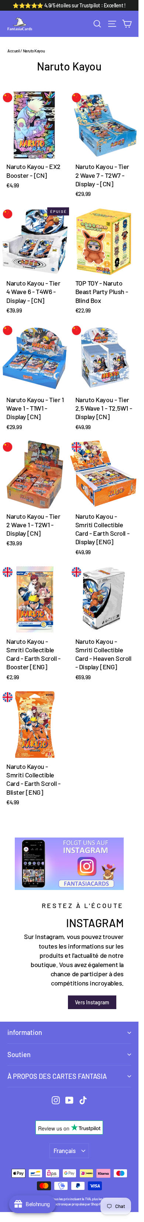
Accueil (13, 50)
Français (65, 1150)
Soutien (19, 1054)
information (24, 1032)
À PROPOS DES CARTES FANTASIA (57, 1076)
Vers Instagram (92, 1002)
